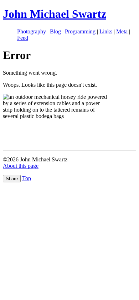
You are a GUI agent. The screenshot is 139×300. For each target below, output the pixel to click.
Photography (31, 31)
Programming (80, 31)
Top (26, 178)
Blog (55, 31)
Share (12, 178)
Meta (122, 31)
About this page (20, 166)
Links (105, 31)
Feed (22, 38)
